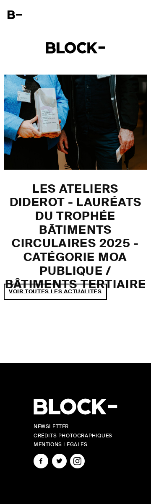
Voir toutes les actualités (55, 291)
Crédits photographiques (73, 435)
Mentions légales (61, 444)
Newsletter (51, 426)
